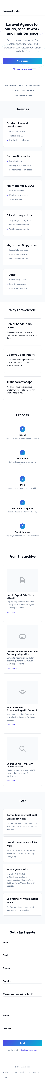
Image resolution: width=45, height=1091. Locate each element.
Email (5, 955)
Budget (6, 1015)
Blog (28, 1072)
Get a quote (22, 61)
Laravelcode (11, 11)
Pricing (14, 1072)
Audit (22, 1072)
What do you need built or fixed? (18, 994)
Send (22, 1043)
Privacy (36, 1072)
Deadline (7, 1028)
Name (5, 942)
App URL (6, 981)
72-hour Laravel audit (22, 69)
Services (6, 1072)
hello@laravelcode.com (28, 1050)
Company (7, 968)
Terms (5, 1077)
